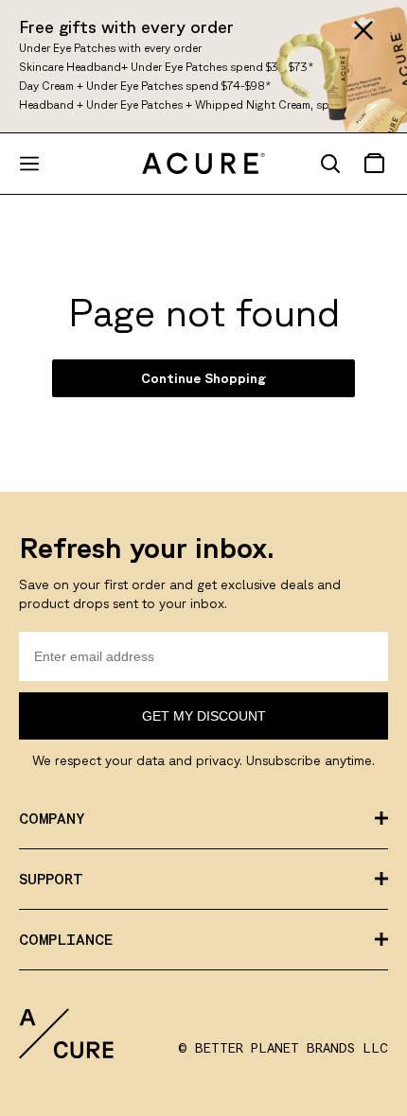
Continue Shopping (203, 378)
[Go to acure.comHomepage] (203, 164)
